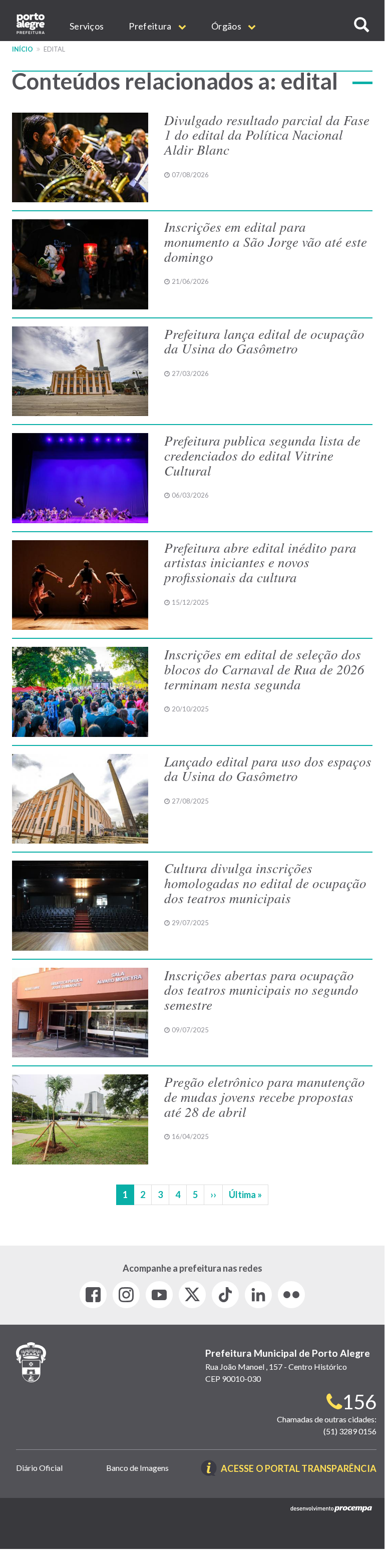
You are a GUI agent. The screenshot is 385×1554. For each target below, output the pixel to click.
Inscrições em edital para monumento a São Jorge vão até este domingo (265, 241)
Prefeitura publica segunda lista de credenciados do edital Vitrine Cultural (262, 455)
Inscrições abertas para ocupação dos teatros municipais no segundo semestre (261, 989)
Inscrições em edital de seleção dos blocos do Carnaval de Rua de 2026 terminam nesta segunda (264, 668)
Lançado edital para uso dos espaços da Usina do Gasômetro (267, 768)
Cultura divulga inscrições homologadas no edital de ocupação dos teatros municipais (265, 882)
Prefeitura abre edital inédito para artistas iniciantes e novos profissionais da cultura (260, 562)
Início (22, 49)
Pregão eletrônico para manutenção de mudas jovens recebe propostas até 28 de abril (264, 1096)
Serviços (87, 26)
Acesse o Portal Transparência (298, 1469)
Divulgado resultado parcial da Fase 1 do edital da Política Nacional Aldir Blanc (266, 134)
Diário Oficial (39, 1467)
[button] (361, 25)
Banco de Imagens (137, 1467)
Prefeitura (151, 26)
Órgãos (227, 26)
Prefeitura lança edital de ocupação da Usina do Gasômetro (264, 340)
